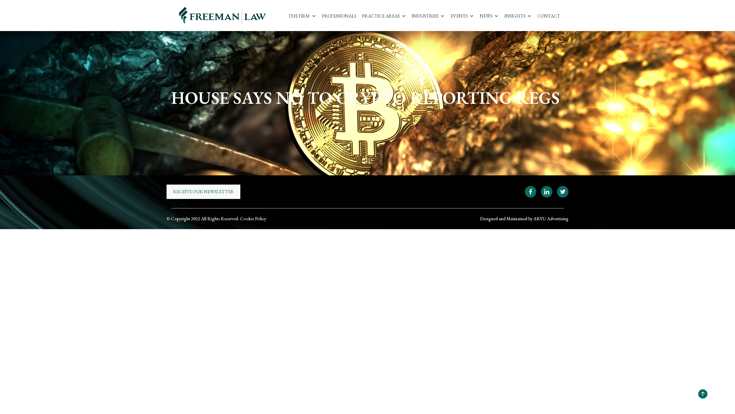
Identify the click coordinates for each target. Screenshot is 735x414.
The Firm (299, 16)
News (486, 16)
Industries (425, 16)
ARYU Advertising (550, 219)
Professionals (339, 16)
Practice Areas (381, 16)
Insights (514, 16)
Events (459, 16)
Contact (548, 16)
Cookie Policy (253, 219)
